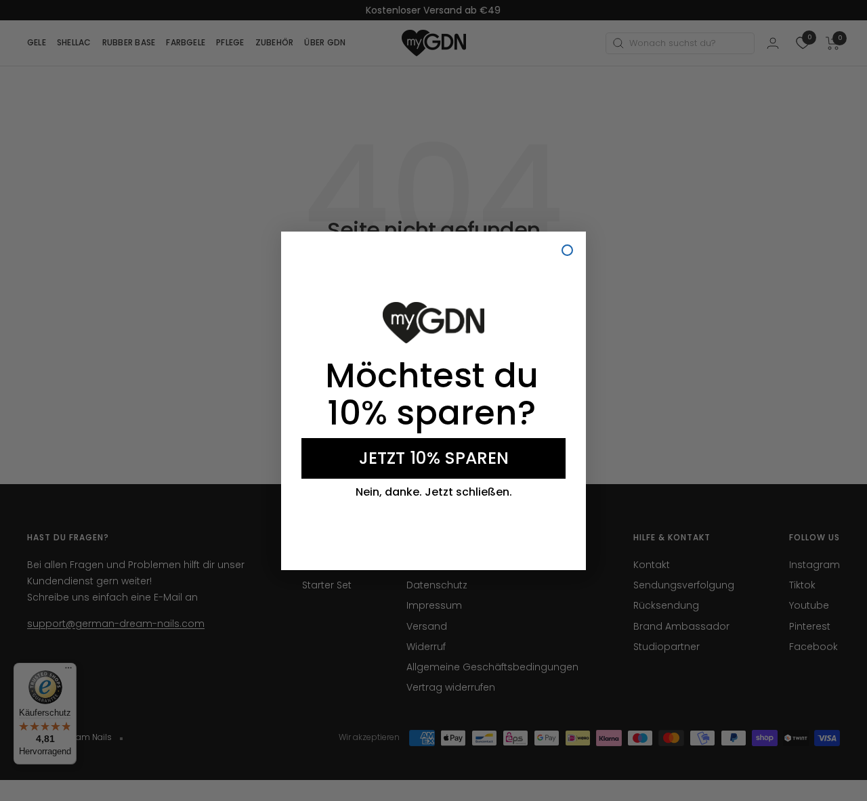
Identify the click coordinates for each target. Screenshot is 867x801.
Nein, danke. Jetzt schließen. (434, 492)
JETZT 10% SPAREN (434, 458)
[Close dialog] (567, 250)
